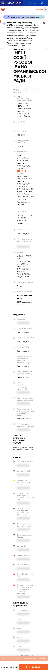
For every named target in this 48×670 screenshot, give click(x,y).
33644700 (21, 171)
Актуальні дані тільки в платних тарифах (24, 658)
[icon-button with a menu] (45, 9)
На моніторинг (34, 667)
